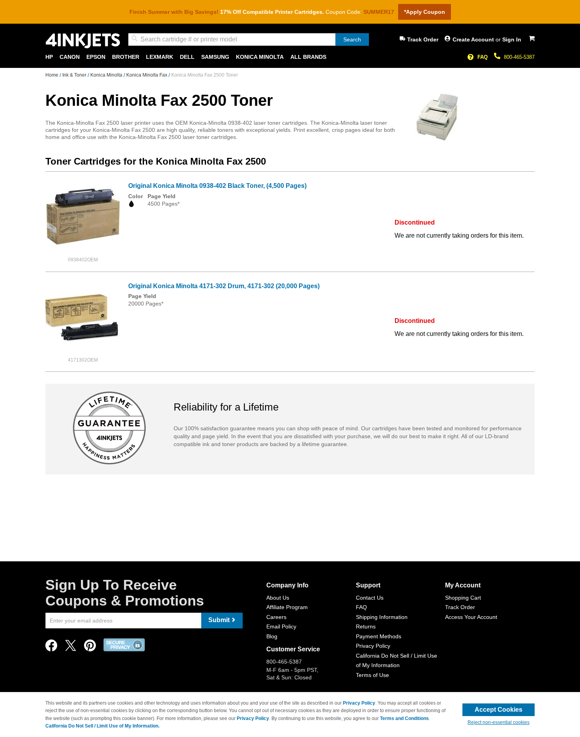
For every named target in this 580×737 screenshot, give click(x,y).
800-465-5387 (519, 57)
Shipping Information (382, 617)
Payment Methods (378, 636)
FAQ (482, 57)
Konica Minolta (106, 75)
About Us (277, 597)
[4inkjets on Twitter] (71, 647)
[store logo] (82, 41)
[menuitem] (49, 57)
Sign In (511, 39)
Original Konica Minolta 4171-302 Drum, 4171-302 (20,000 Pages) (224, 286)
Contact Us (370, 597)
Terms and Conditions (404, 718)
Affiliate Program (287, 607)
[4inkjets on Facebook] (51, 647)
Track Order (422, 39)
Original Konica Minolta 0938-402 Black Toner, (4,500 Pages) (217, 185)
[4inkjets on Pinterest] (90, 647)
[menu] (290, 57)
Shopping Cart (463, 597)
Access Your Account (471, 617)
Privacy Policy (373, 646)
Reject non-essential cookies (498, 722)
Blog (271, 636)
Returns (366, 626)
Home (52, 75)
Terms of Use (372, 675)
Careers (276, 617)
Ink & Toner (75, 75)
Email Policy (281, 626)
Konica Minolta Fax (147, 75)
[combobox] (248, 39)
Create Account (474, 39)
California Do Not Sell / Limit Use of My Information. (102, 726)
